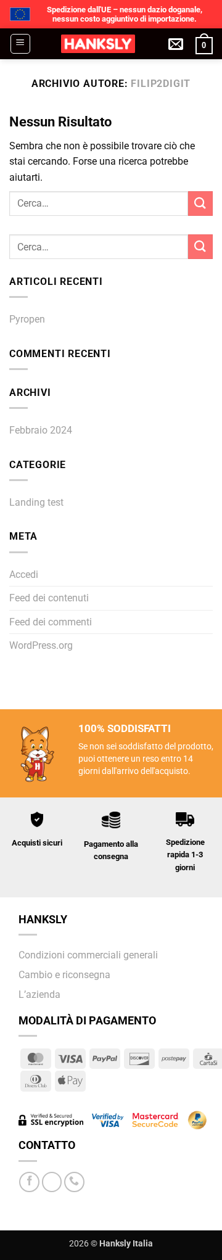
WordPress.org (41, 645)
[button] (20, 44)
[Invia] (200, 203)
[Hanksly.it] (97, 43)
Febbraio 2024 (40, 430)
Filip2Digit (161, 83)
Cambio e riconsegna (64, 975)
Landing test (36, 502)
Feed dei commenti (50, 622)
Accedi (23, 574)
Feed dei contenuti (49, 598)
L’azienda (39, 994)
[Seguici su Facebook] (29, 1182)
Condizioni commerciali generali (88, 955)
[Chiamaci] (74, 1182)
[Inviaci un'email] (52, 1182)
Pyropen (27, 319)
